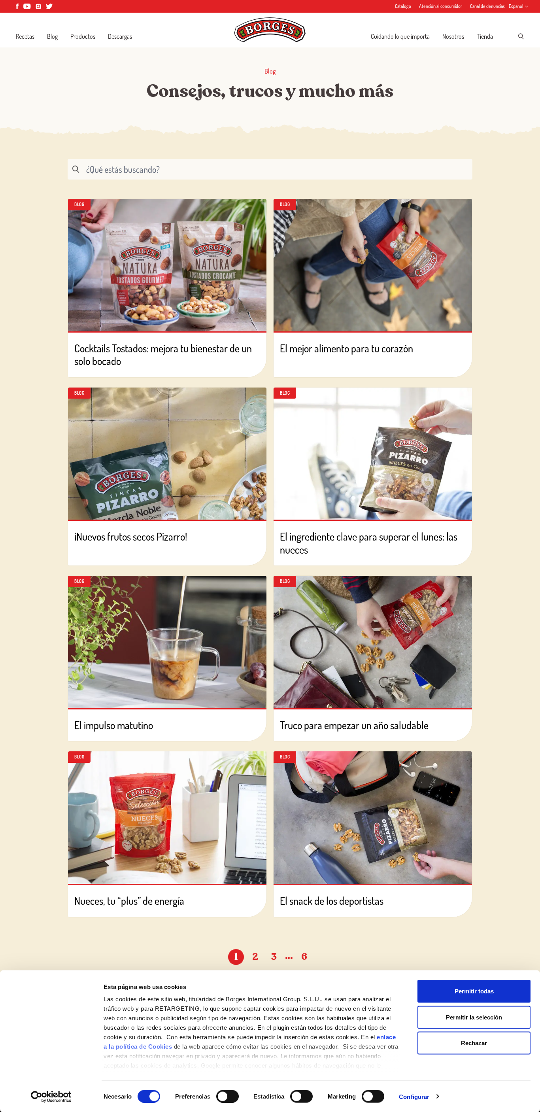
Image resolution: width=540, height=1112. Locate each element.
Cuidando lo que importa (400, 36)
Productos (82, 36)
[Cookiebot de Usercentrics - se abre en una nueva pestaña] (51, 1097)
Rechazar (474, 1043)
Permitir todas (474, 991)
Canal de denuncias (487, 6)
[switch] (227, 1096)
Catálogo (403, 6)
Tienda (485, 36)
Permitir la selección (474, 1017)
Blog (52, 36)
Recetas (25, 36)
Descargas (120, 36)
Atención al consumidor (440, 6)
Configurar (414, 1096)
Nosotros (453, 36)
